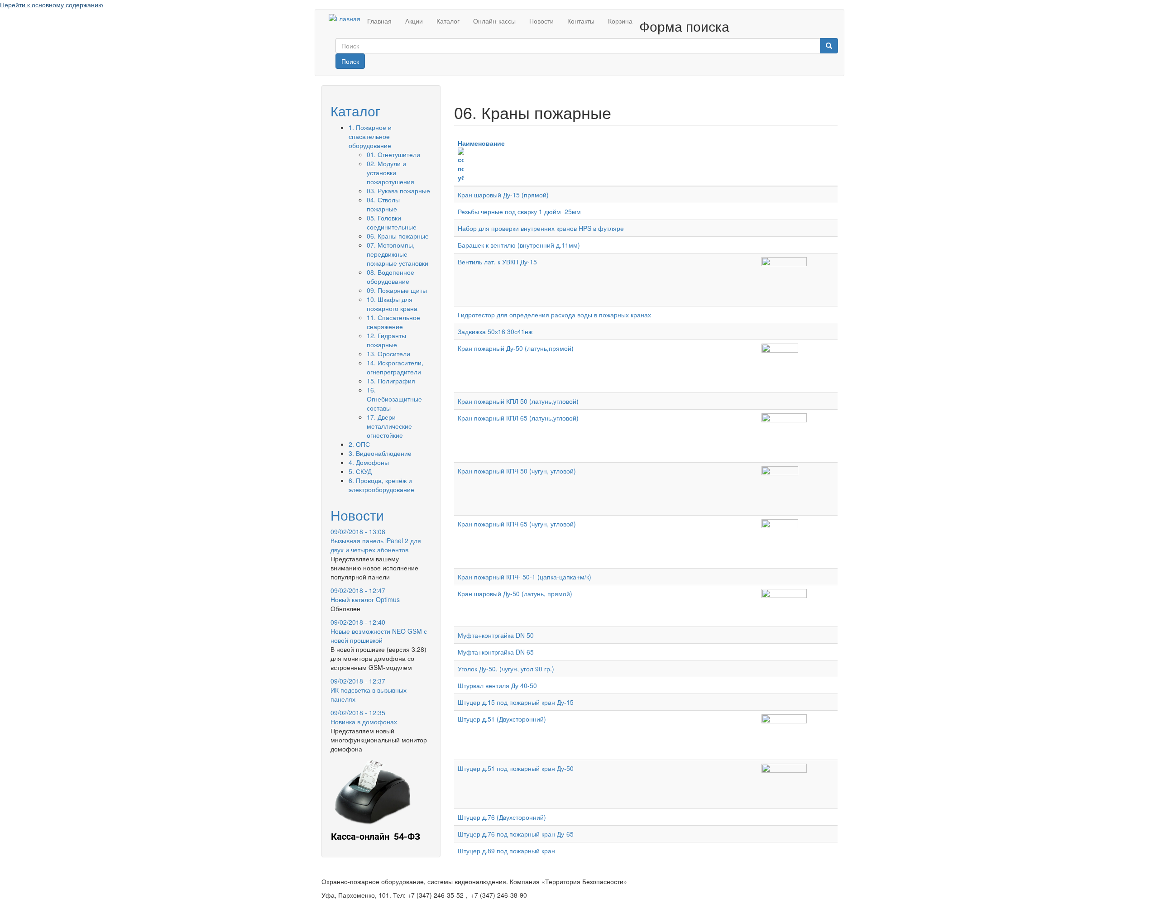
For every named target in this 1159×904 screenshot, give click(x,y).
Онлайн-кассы (494, 20)
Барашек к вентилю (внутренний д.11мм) (519, 244)
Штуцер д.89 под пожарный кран (506, 850)
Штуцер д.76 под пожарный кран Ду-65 (516, 833)
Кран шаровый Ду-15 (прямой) (503, 194)
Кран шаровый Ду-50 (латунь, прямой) (515, 593)
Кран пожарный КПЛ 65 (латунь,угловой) (518, 417)
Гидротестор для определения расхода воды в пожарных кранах (554, 314)
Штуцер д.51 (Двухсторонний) (502, 718)
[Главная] (344, 18)
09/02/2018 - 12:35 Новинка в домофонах (363, 717)
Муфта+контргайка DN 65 (496, 651)
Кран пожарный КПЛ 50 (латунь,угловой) (518, 401)
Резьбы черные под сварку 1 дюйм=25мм (519, 211)
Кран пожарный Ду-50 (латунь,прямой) (516, 348)
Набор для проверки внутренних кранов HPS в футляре (541, 228)
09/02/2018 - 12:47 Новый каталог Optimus (365, 595)
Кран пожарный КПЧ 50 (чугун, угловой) (517, 470)
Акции (414, 20)
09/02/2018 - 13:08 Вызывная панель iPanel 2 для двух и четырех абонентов (375, 540)
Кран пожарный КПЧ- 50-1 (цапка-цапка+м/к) (524, 576)
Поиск (350, 61)
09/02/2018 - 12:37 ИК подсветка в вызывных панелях (368, 689)
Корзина (620, 20)
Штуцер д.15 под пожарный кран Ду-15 (516, 702)
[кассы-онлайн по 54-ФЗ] (375, 802)
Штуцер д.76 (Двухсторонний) (502, 817)
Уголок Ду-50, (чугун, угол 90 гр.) (506, 668)
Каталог (448, 20)
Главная (379, 20)
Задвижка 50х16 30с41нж (495, 331)
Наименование (481, 143)
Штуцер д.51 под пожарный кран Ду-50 (516, 768)
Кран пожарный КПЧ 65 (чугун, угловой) (517, 523)
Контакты (580, 20)
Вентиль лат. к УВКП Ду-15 (497, 261)
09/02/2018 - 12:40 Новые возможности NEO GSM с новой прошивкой (378, 631)
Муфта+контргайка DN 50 (496, 635)
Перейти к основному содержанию (51, 4)
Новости (541, 20)
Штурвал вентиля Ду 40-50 (497, 685)
